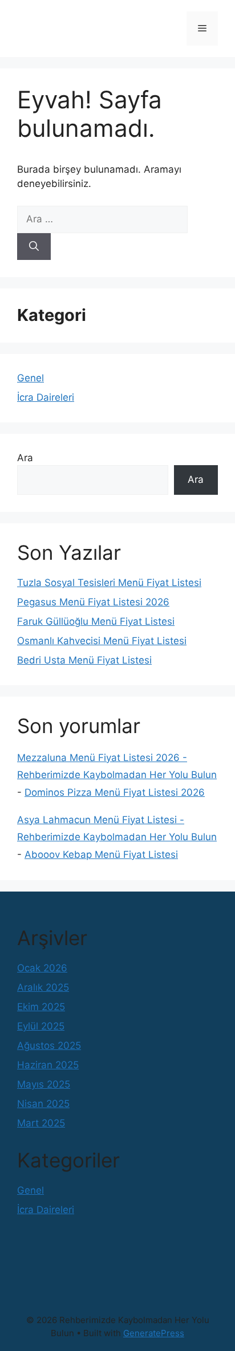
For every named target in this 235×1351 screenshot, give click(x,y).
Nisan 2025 (43, 1103)
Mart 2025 (41, 1123)
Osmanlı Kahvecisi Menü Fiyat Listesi (102, 640)
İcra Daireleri (45, 397)
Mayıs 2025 (43, 1084)
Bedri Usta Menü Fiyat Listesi (84, 660)
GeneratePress (153, 1333)
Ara (25, 457)
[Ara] (34, 247)
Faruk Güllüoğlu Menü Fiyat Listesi (96, 621)
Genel (30, 378)
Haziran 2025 (48, 1065)
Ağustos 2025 (49, 1045)
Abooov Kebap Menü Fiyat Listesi (101, 854)
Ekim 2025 (41, 1006)
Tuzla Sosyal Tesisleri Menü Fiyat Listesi (109, 582)
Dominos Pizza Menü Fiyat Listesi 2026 (115, 792)
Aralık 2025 (43, 987)
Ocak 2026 (42, 968)
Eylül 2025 (40, 1026)
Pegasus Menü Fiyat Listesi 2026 (93, 602)
